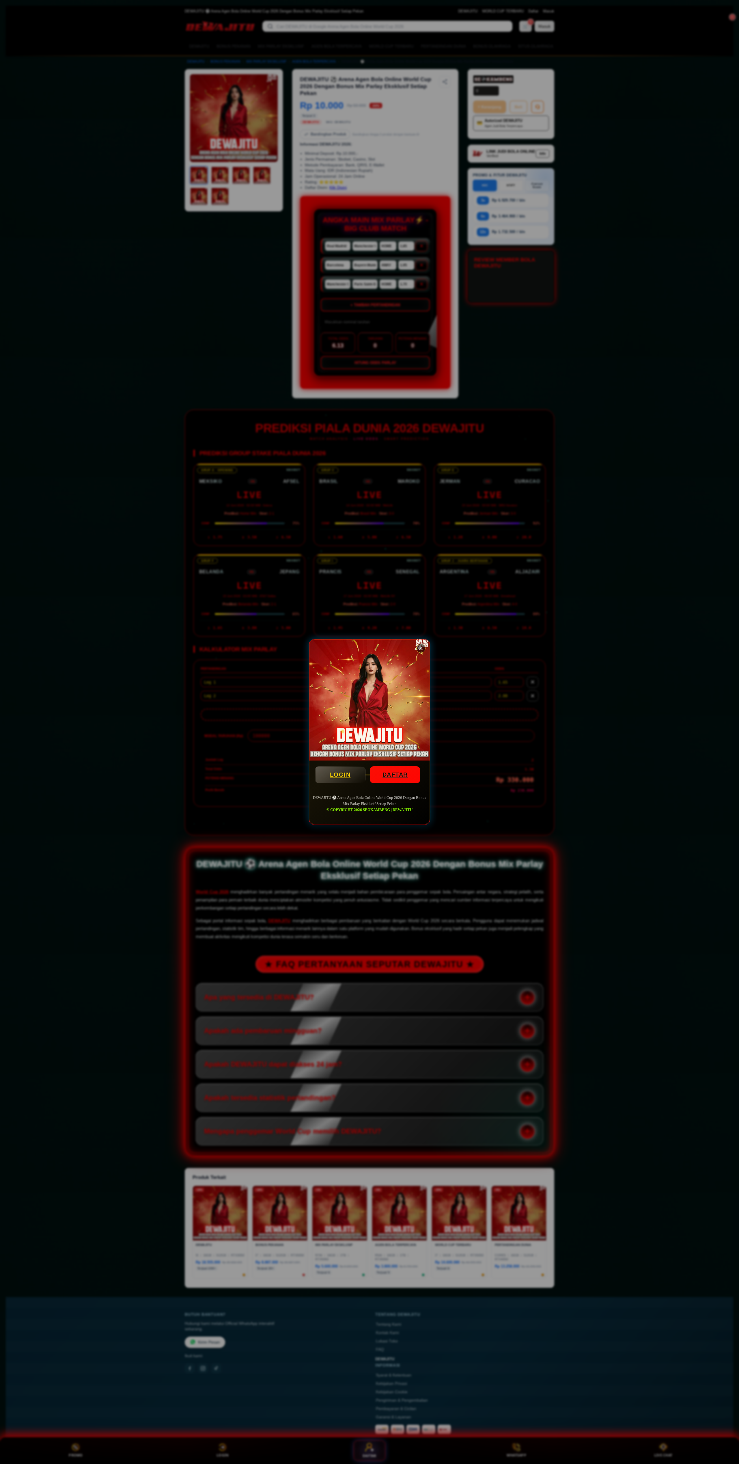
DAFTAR (395, 774)
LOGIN (340, 774)
